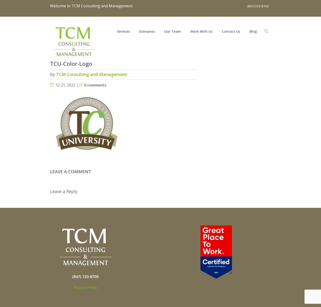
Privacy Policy (85, 287)
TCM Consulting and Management (91, 74)
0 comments (95, 85)
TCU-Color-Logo (71, 63)
